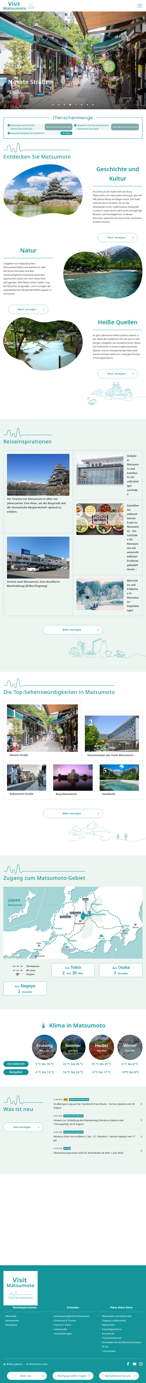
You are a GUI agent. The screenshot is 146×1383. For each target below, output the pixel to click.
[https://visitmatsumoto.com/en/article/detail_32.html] (107, 595)
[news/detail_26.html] (98, 1136)
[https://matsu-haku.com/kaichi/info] (39, 127)
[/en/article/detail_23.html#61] (44, 1055)
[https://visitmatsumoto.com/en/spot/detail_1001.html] (73, 780)
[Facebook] (128, 1364)
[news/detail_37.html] (98, 1104)
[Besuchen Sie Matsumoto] (19, 6)
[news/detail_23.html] (98, 1151)
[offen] (106, 127)
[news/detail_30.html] (98, 1120)
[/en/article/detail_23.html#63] (101, 1055)
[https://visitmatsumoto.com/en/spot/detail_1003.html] (111, 736)
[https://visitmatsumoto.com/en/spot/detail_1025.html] (119, 780)
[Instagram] (141, 1364)
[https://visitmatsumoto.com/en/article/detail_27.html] (107, 475)
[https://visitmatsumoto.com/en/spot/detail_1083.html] (42, 731)
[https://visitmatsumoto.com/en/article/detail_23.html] (38, 491)
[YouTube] (134, 1364)
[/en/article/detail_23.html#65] (130, 1055)
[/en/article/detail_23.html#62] (73, 1055)
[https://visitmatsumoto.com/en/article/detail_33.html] (38, 574)
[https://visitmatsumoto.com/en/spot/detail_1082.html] (27, 780)
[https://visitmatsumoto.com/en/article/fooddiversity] (107, 537)
